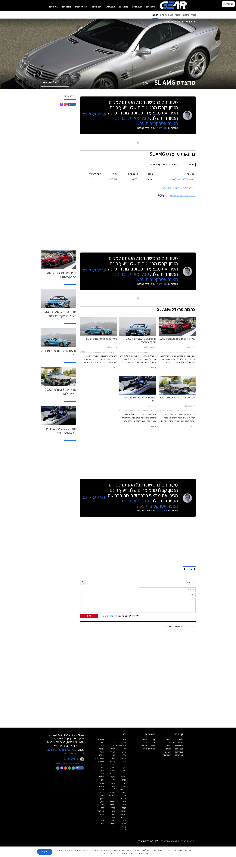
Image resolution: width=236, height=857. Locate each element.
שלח (89, 615)
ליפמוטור (123, 789)
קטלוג (187, 21)
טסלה (102, 783)
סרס (102, 808)
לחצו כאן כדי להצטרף (148, 841)
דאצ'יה (101, 770)
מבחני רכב (123, 6)
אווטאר (123, 752)
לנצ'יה (101, 789)
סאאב (124, 801)
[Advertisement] (137, 224)
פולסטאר (100, 811)
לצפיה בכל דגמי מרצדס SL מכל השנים (178, 188)
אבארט (101, 749)
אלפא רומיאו (99, 758)
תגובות (155, 14)
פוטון (113, 811)
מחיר (115, 174)
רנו (103, 826)
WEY (102, 745)
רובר (113, 826)
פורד (113, 814)
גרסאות (185, 14)
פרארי (124, 820)
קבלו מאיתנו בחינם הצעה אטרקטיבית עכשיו (146, 120)
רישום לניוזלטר (166, 755)
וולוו (102, 780)
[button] (71, 104)
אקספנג (101, 761)
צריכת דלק (133, 174)
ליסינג (169, 745)
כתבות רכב (137, 6)
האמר (113, 777)
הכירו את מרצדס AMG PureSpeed (61, 274)
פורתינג (123, 817)
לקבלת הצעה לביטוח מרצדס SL (183, 195)
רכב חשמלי (96, 6)
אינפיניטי (123, 758)
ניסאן (102, 798)
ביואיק (113, 764)
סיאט (124, 804)
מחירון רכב (66, 6)
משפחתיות (143, 739)
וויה (114, 780)
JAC (102, 742)
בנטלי (102, 764)
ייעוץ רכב (168, 752)
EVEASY (101, 739)
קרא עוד (193, 367)
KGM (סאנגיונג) (121, 745)
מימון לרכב (167, 742)
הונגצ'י (101, 777)
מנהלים (152, 742)
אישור (44, 851)
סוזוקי (102, 801)
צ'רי (102, 820)
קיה (102, 823)
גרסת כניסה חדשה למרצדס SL (58, 352)
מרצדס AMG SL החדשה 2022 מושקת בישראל (60, 313)
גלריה (193, 14)
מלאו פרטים (162, 127)
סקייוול (112, 808)
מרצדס (180, 21)
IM (114, 742)
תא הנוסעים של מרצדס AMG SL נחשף (61, 430)
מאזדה (112, 792)
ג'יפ (102, 767)
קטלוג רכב (150, 6)
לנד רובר (112, 789)
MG (114, 745)
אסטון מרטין (111, 761)
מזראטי (101, 792)
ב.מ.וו (124, 764)
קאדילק (123, 823)
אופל (102, 752)
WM (125, 749)
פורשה (101, 814)
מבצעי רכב (110, 6)
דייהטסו (123, 777)
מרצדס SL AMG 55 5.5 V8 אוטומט (182, 179)
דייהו (102, 773)
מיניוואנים (143, 745)
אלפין (124, 761)
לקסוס (124, 792)
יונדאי (113, 786)
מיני (125, 795)
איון (114, 755)
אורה (124, 755)
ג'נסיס (124, 770)
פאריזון (123, 811)
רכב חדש (168, 749)
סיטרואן (112, 804)
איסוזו (113, 758)
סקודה (124, 808)
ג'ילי (113, 767)
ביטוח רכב (53, 6)
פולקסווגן (123, 814)
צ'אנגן (113, 820)
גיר (194, 21)
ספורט (153, 745)
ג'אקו (124, 767)
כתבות (177, 14)
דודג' (124, 773)
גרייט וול (112, 770)
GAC (124, 742)
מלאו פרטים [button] (71, 763)
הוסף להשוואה (95, 174)
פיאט (113, 817)
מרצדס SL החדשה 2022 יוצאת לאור (60, 391)
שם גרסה (190, 174)
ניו (114, 798)
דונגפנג (112, 773)
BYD (124, 739)
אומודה (112, 752)
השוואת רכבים (81, 6)
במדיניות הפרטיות (110, 853)
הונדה (124, 780)
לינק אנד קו (100, 786)
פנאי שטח (151, 749)
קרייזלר (123, 826)
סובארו (112, 801)
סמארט (101, 804)
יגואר (124, 786)
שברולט (123, 829)
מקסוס (101, 795)
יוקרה (145, 742)
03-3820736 (94, 115)
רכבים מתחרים (166, 14)
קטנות (153, 739)
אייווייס (101, 755)
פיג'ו (102, 817)
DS (114, 739)
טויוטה (113, 783)
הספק (150, 174)
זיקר (124, 783)
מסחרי (144, 749)
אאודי (113, 749)
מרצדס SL (170, 21)
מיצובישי (112, 795)
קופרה (113, 823)
